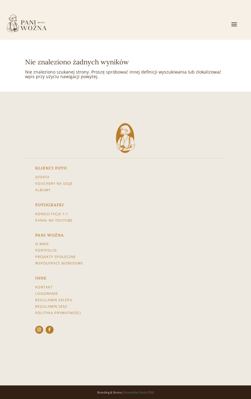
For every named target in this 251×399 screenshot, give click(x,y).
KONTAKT (44, 287)
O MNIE (42, 243)
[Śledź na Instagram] (39, 330)
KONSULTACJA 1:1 (51, 213)
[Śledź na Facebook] (50, 330)
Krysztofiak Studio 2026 (139, 392)
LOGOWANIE (46, 293)
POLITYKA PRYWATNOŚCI (58, 312)
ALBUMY (43, 190)
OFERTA (43, 177)
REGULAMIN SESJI (51, 306)
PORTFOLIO (46, 250)
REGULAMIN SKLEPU (54, 300)
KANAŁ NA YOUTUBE (54, 220)
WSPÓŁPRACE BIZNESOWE (59, 263)
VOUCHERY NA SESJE (54, 183)
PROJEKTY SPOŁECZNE (55, 256)
